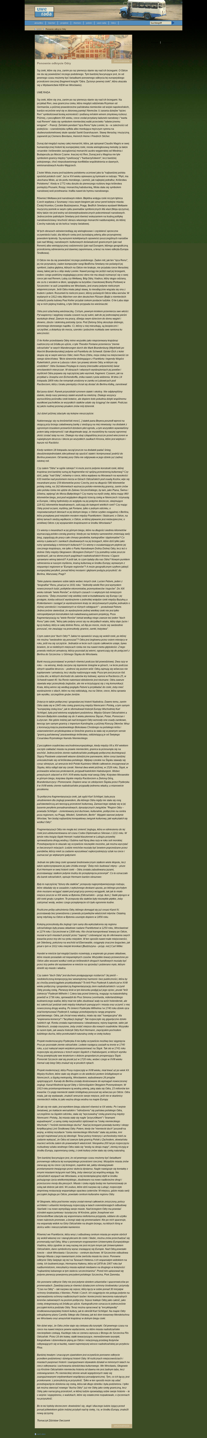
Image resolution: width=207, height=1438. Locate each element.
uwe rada (101, 23)
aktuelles (38, 23)
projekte (64, 23)
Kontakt (154, 42)
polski (89, 23)
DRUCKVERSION (121, 61)
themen (77, 23)
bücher (51, 23)
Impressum (168, 42)
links (113, 23)
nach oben (41, 1434)
